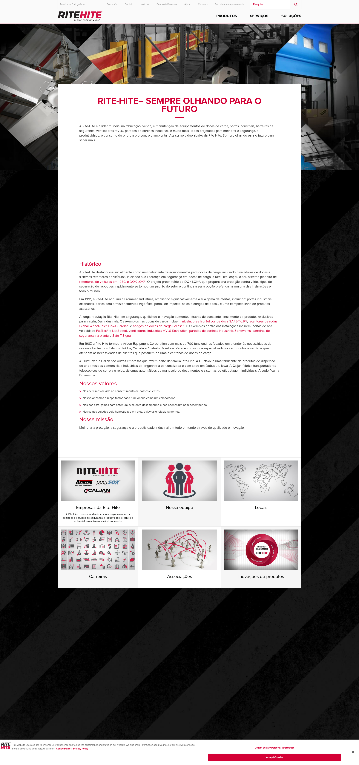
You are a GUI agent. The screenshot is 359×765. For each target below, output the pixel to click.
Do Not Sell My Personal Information (275, 747)
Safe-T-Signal (121, 335)
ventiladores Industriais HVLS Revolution (158, 331)
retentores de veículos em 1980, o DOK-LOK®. (112, 282)
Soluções (291, 16)
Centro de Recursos (167, 4)
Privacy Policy (80, 748)
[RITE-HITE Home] (80, 15)
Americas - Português (71, 4)
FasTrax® (102, 331)
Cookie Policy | (64, 748)
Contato (129, 4)
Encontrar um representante (229, 4)
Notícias (145, 4)
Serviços (259, 16)
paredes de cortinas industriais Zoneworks (220, 331)
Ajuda (187, 4)
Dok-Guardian (118, 326)
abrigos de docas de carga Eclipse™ (158, 326)
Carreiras (203, 4)
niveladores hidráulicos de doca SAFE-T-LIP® (214, 321)
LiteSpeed (119, 331)
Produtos (226, 16)
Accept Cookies (274, 757)
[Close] (353, 752)
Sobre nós (112, 4)
